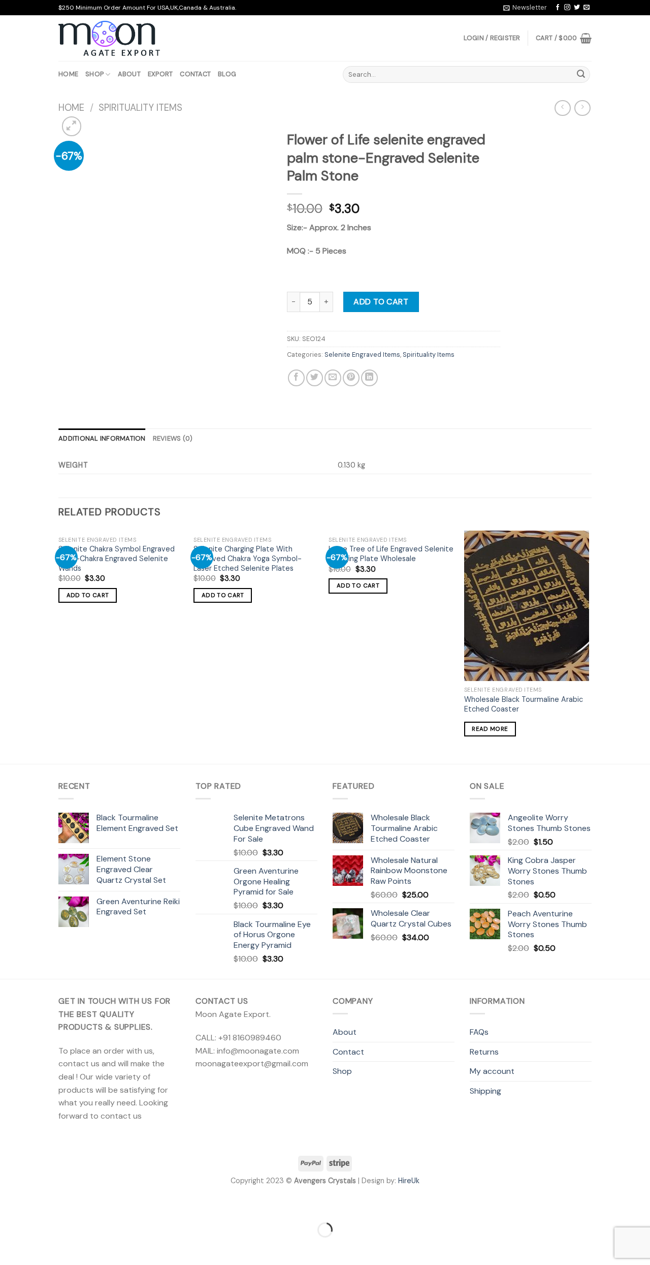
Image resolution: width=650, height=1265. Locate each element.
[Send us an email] (586, 7)
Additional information (102, 438)
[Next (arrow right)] (40, 1247)
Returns (484, 1051)
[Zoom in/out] (40, 1204)
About (129, 74)
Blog (227, 74)
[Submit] (581, 74)
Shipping (485, 1091)
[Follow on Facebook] (558, 7)
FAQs (479, 1032)
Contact (195, 74)
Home (68, 74)
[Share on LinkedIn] (369, 377)
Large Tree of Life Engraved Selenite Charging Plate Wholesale (391, 553)
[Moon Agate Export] (109, 38)
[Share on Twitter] (314, 377)
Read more (490, 729)
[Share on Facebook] (296, 377)
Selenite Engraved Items (362, 354)
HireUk (408, 1180)
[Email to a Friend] (332, 377)
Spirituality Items (140, 108)
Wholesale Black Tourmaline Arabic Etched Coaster (523, 704)
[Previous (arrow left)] (10, 1247)
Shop (94, 74)
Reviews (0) (173, 438)
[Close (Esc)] (10, 1204)
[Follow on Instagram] (567, 7)
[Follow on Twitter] (577, 7)
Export (160, 74)
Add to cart (380, 301)
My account (492, 1071)
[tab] (102, 438)
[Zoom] (72, 126)
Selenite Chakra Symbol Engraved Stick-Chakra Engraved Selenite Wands (116, 558)
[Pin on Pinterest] (351, 377)
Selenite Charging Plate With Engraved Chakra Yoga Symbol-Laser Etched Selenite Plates (247, 558)
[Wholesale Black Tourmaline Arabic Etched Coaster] (527, 606)
